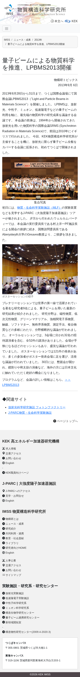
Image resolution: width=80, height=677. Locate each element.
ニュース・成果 (22, 39)
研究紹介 (11, 528)
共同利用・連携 (15, 533)
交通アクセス (13, 453)
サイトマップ (13, 575)
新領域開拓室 (13, 622)
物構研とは (12, 518)
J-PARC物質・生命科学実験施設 (30, 412)
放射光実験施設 (15, 593)
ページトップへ (67, 421)
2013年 (38, 39)
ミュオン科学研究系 (17, 607)
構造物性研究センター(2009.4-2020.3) (28, 631)
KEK (75, 21)
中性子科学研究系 (16, 602)
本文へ (59, 21)
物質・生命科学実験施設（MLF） (39, 207)
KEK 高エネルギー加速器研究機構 (30, 441)
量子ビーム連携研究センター (22, 617)
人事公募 (11, 560)
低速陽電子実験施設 (17, 598)
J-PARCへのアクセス (18, 490)
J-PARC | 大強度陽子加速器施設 (29, 483)
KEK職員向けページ (17, 472)
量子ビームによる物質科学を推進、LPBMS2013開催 (36, 44)
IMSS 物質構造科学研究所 (24, 511)
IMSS (7, 39)
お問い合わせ (13, 458)
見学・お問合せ (15, 495)
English (10, 462)
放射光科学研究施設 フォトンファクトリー (36, 407)
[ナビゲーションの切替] (6, 28)
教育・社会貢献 (15, 538)
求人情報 (11, 448)
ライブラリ (12, 543)
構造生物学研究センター (20, 612)
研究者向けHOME (16, 547)
